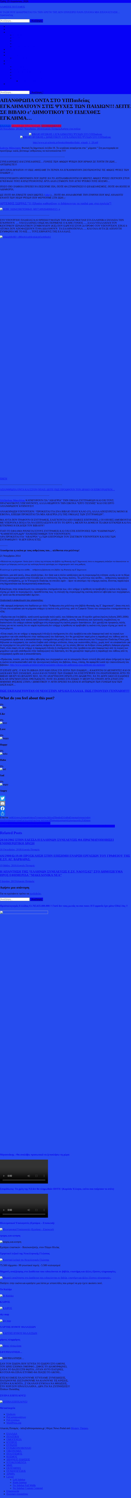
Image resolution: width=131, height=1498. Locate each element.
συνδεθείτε (35, 893)
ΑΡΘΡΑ (10, 1473)
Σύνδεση (10, 1414)
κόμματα (27, 820)
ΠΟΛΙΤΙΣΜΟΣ (21, 69)
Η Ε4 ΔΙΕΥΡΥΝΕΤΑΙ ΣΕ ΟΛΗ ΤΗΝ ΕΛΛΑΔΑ (25, 823)
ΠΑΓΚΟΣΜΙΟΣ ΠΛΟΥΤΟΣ (27, 58)
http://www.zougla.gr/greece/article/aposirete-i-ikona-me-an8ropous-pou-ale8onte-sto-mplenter (57, 665)
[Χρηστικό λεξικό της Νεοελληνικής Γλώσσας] (24, 1259)
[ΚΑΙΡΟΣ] (6, 1308)
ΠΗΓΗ (3, 478)
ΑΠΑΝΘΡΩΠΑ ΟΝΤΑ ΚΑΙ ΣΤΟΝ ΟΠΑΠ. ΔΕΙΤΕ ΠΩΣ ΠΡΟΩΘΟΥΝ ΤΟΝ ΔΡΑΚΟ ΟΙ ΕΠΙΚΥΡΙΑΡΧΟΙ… (57, 489)
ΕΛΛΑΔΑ (11, 49)
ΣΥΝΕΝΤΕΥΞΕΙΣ (16, 1471)
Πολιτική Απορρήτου (17, 1494)
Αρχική (10, 26)
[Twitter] (65, 798)
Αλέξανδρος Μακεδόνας (12, 500)
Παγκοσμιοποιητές (59, 820)
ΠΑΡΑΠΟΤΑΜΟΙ (28, 81)
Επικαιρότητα (76, 817)
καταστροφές (16, 820)
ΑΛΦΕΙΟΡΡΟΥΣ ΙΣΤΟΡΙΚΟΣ (22, 63)
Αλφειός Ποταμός (51, 128)
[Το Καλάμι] (7, 1295)
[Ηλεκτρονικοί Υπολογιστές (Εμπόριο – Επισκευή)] (27, 1229)
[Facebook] (65, 808)
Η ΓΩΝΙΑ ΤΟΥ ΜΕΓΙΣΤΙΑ (27, 72)
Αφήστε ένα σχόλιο (71, 128)
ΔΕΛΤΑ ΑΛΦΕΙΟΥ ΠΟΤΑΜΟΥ (30, 78)
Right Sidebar (20, 1482)
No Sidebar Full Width (24, 1485)
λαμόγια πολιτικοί (41, 820)
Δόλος (50, 817)
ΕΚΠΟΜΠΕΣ (13, 1468)
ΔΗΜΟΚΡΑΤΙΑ (21, 35)
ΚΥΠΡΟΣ (18, 38)
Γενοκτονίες (41, 817)
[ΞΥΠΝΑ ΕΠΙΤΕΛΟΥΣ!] (13, 1401)
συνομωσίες (75, 820)
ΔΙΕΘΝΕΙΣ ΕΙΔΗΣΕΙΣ (18, 52)
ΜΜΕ (9, 1465)
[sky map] (5, 1320)
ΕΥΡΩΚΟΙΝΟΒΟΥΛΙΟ (25, 46)
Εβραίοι (58, 817)
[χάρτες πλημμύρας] (10, 1345)
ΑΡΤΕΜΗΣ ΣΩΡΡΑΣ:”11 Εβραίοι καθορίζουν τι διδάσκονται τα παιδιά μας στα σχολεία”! (55, 203)
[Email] (65, 803)
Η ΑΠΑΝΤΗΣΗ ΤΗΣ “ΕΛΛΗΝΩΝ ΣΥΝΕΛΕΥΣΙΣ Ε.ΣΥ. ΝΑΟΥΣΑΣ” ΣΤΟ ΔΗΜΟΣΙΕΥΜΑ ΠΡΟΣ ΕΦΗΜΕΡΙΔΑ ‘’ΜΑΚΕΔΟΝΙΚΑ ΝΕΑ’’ (61, 873)
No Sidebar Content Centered (28, 1488)
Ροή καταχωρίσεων (16, 1417)
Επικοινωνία (12, 1491)
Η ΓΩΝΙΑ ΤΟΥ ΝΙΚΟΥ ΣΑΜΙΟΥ (30, 75)
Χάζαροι (86, 820)
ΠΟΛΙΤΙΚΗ (12, 29)
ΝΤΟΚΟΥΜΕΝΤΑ (51, 126)
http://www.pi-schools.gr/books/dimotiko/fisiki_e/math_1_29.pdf (65, 142)
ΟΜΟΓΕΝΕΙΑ (20, 40)
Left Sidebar (19, 1479)
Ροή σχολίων (13, 1420)
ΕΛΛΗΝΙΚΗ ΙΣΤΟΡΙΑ (25, 66)
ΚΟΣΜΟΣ (11, 32)
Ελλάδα (65, 817)
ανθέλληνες (15, 817)
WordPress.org (13, 1422)
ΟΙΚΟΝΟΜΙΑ (14, 55)
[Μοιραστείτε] (65, 813)
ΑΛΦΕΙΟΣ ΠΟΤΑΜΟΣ (12, 6)
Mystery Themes (79, 1428)
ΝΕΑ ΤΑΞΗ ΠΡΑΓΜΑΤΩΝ (26, 126)
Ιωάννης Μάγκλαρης (10, 148)
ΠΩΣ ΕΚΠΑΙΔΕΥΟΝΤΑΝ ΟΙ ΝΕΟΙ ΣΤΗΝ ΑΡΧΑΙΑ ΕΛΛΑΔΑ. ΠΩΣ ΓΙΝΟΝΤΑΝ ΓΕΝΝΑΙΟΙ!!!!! (64, 691)
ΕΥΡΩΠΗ (18, 43)
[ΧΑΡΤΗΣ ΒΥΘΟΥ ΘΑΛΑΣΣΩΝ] (18, 1333)
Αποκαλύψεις (28, 817)
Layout (10, 1476)
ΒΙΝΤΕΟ (11, 60)
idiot (47, 194)
